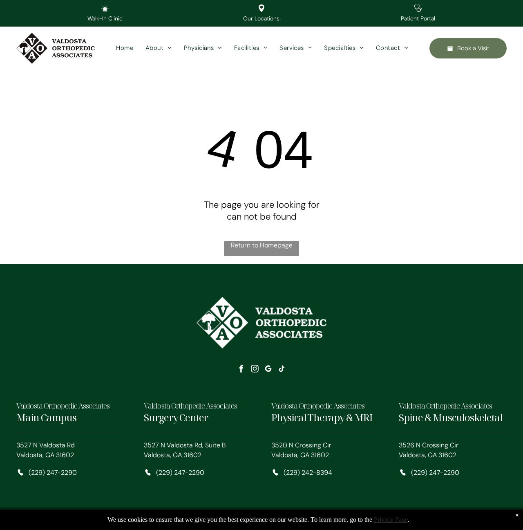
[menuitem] (124, 48)
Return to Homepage (262, 245)
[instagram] (255, 369)
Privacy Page (391, 519)
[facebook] (241, 369)
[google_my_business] (268, 369)
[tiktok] (282, 369)
